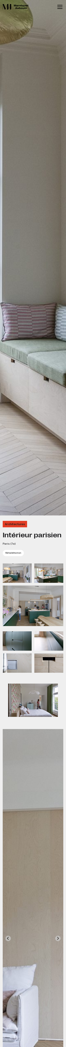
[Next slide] (58, 938)
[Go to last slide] (8, 938)
